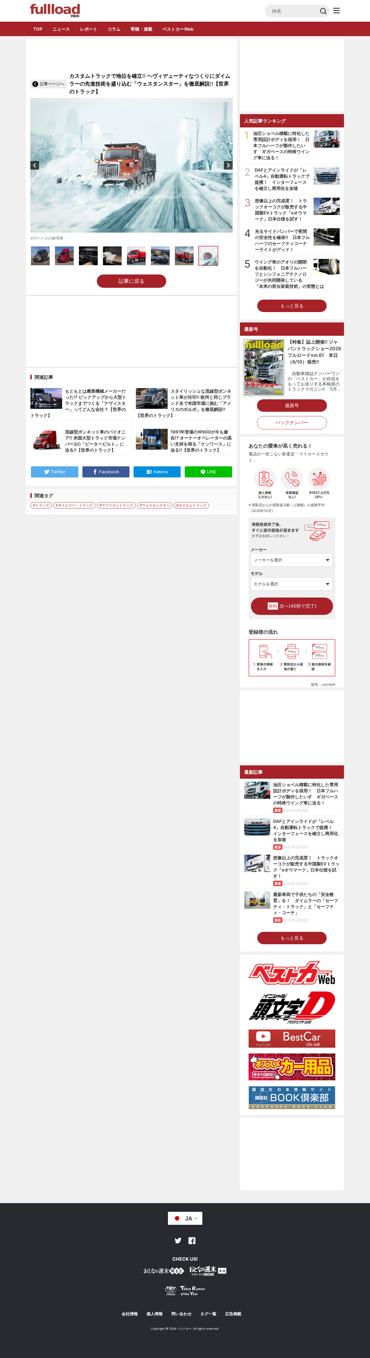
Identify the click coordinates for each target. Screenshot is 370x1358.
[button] (34, 165)
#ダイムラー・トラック (74, 505)
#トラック (41, 505)
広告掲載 (233, 1314)
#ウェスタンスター (155, 505)
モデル (257, 573)
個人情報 (155, 1314)
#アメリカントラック (116, 505)
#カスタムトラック (191, 505)
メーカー (259, 549)
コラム (114, 29)
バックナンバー (292, 422)
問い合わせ (181, 1314)
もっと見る (292, 306)
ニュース (61, 29)
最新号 (292, 405)
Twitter (178, 1241)
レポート (88, 29)
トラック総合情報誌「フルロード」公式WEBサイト (54, 10)
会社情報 (130, 1314)
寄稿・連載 (141, 29)
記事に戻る (132, 281)
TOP (37, 29)
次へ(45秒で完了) (293, 606)
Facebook (191, 1240)
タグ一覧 (208, 1314)
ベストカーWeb (177, 29)
